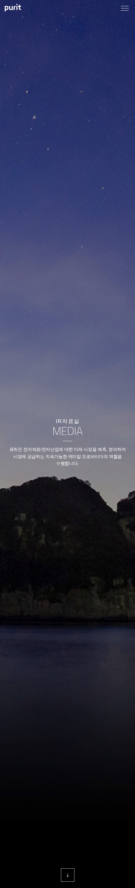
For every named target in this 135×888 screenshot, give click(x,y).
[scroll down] (67, 875)
